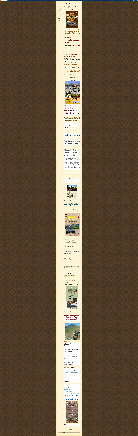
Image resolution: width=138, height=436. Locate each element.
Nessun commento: (72, 74)
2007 (59, 16)
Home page (70, 429)
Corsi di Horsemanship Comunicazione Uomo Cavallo (71, 367)
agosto (59, 9)
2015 (59, 11)
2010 (59, 14)
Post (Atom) (67, 430)
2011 (59, 13)
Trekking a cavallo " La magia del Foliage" (61, 8)
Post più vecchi (78, 429)
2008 (59, 15)
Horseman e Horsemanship (67, 273)
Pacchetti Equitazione (67, 313)
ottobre (60, 7)
